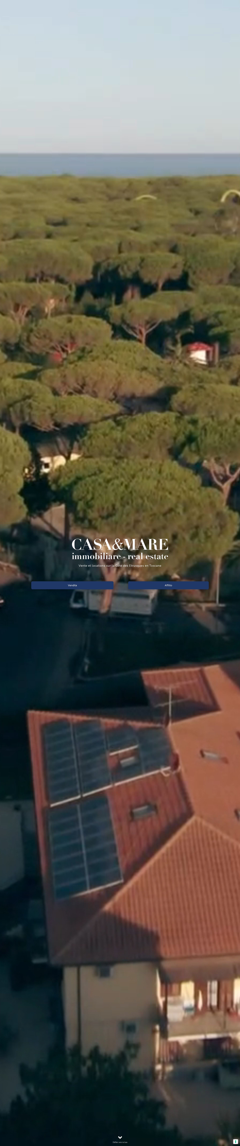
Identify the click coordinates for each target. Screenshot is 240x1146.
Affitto (168, 585)
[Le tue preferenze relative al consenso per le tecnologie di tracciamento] (235, 1141)
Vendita (72, 585)
